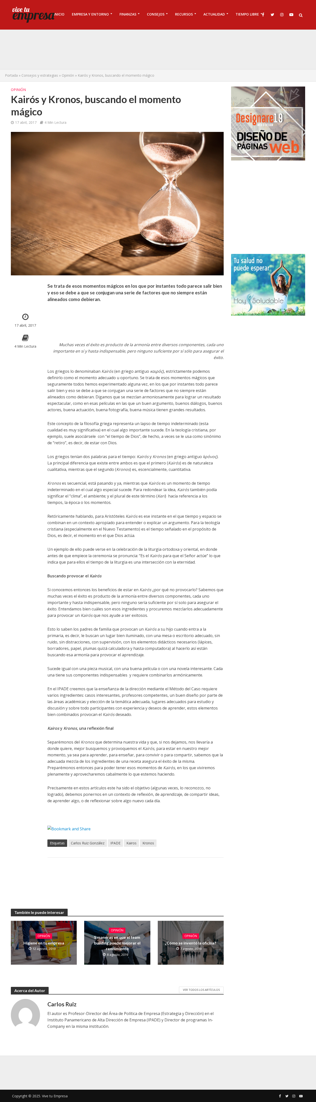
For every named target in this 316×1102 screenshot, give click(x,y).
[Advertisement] (158, 49)
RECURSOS (184, 14)
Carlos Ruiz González (87, 843)
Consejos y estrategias (39, 75)
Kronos (148, 843)
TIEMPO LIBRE (247, 14)
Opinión (68, 75)
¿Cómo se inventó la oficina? (190, 943)
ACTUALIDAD (214, 14)
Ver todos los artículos (201, 990)
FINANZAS (127, 14)
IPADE (115, 843)
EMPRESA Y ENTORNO (90, 14)
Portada (11, 75)
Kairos (131, 843)
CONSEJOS (155, 14)
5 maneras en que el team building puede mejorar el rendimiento (117, 943)
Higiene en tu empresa (43, 943)
